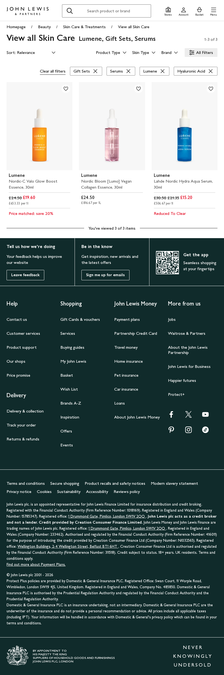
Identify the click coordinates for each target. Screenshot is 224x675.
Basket (66, 375)
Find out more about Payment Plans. (36, 564)
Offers (66, 431)
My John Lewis (73, 361)
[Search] (69, 11)
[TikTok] (205, 431)
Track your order (21, 425)
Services (67, 333)
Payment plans (127, 319)
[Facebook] (171, 416)
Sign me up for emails (105, 275)
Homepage (16, 26)
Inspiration (69, 417)
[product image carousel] (39, 126)
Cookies (44, 491)
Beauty (44, 26)
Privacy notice (19, 491)
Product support (22, 347)
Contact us (17, 319)
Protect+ (176, 394)
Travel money (126, 347)
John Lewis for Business (189, 366)
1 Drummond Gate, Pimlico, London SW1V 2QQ (107, 516)
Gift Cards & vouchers (80, 319)
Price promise (18, 375)
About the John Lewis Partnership (188, 350)
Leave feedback (25, 275)
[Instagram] (188, 431)
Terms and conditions (26, 483)
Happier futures (182, 380)
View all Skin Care (133, 26)
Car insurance (126, 389)
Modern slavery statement (174, 483)
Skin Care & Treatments (84, 26)
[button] (213, 11)
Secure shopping (64, 483)
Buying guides (72, 347)
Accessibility (97, 491)
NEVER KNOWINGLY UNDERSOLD (193, 656)
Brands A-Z (70, 403)
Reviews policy (127, 491)
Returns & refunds (23, 439)
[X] (188, 416)
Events (66, 445)
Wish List (69, 389)
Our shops (16, 361)
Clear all (53, 71)
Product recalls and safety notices (115, 483)
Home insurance (128, 361)
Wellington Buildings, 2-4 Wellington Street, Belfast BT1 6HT (67, 546)
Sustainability (69, 491)
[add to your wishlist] (65, 88)
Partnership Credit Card (135, 333)
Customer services (23, 333)
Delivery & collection (25, 411)
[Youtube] (205, 416)
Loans (119, 403)
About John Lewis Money (137, 417)
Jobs (172, 319)
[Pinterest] (171, 431)
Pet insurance (126, 375)
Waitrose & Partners (186, 333)
